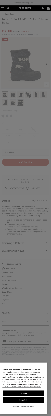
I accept (23, 393)
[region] (23, 388)
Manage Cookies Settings (23, 406)
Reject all (23, 400)
